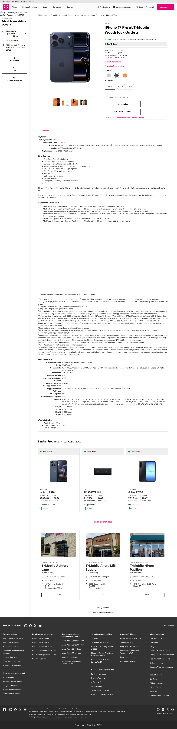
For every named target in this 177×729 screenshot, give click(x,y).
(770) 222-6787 (139, 580)
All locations (42, 15)
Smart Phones (96, 15)
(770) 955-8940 (95, 580)
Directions (14, 59)
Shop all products (103, 521)
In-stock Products (14, 79)
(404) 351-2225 (51, 580)
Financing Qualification (114, 66)
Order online (122, 104)
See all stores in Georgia (103, 612)
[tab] (44, 130)
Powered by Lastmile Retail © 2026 (88, 725)
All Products (82, 15)
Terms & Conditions (113, 62)
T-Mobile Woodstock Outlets (62, 15)
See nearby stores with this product (130, 118)
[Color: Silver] (109, 75)
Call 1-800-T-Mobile (122, 112)
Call (14, 69)
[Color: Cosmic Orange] (125, 75)
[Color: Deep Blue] (117, 75)
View (59, 595)
